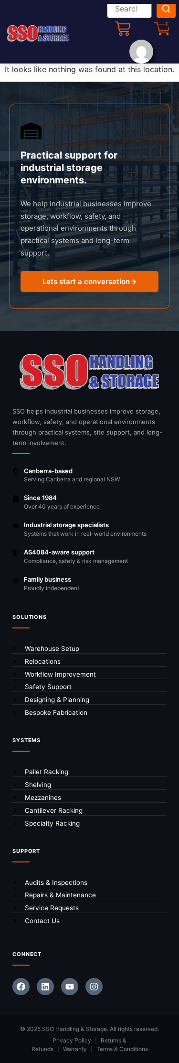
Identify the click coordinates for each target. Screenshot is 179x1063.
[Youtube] (69, 986)
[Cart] (123, 29)
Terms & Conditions (122, 1048)
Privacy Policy (72, 1040)
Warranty (75, 1048)
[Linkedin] (45, 986)
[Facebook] (21, 986)
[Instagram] (94, 986)
